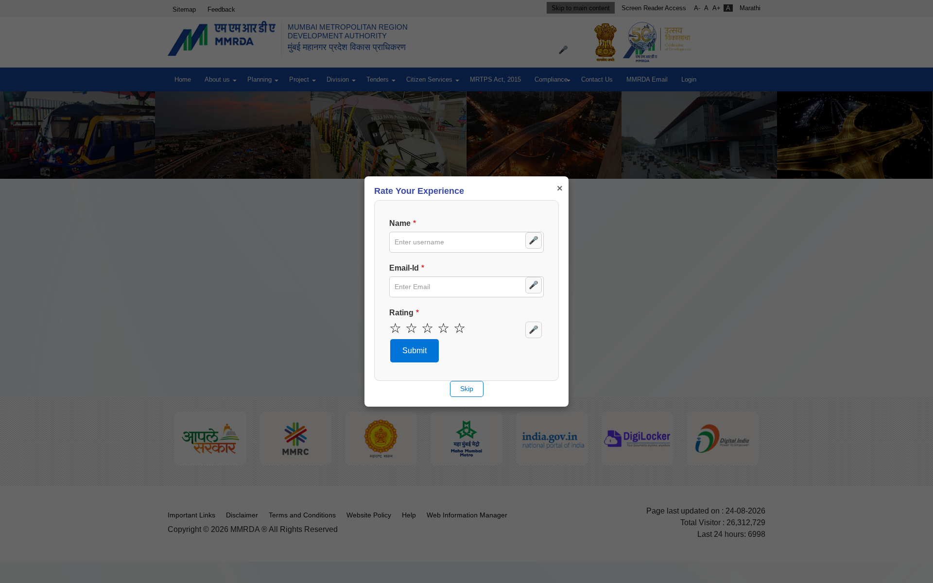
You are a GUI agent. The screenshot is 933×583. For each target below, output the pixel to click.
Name (400, 223)
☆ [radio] (395, 328)
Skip (466, 389)
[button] (414, 350)
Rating (401, 313)
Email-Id (404, 268)
